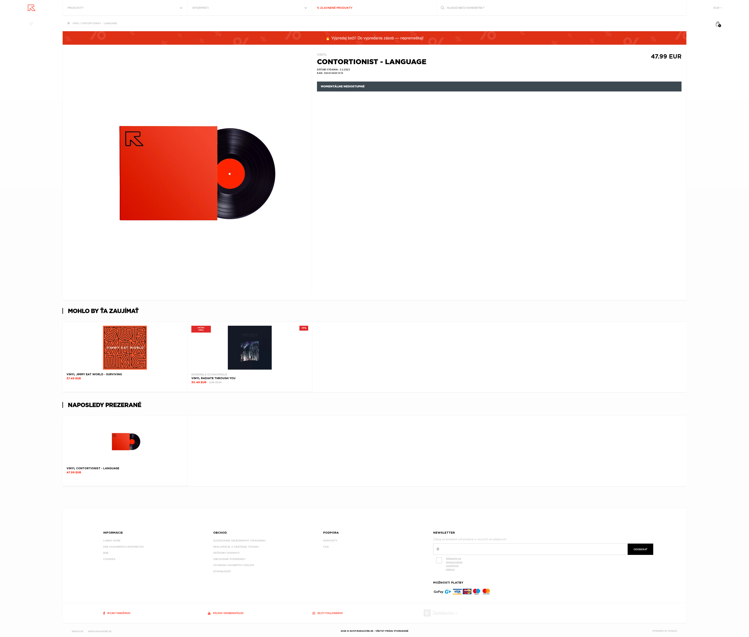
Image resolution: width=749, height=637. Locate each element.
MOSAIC (672, 631)
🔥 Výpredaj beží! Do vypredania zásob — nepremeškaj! (374, 38)
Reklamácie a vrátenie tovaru (236, 546)
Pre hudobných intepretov (123, 546)
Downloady (222, 571)
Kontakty (330, 540)
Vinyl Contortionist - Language (94, 23)
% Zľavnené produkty (334, 7)
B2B (105, 552)
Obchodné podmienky (229, 559)
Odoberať (640, 549)
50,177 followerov (330, 613)
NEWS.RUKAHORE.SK (100, 631)
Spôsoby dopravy (226, 552)
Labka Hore (112, 540)
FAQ (326, 546)
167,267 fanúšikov (118, 613)
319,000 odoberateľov (228, 613)
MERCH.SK (77, 631)
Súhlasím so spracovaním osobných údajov (454, 564)
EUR (717, 7)
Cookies (109, 559)
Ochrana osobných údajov (233, 565)
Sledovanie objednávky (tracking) (239, 540)
